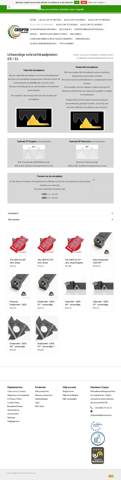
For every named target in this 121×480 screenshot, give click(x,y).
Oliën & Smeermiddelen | (43, 43)
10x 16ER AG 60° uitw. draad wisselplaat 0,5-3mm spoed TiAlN (18, 261)
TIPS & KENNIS (66, 43)
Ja (77, 2)
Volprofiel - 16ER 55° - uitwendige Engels (100, 303)
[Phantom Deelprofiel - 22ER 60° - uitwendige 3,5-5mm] (19, 328)
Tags (37, 402)
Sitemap (11, 417)
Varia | (33, 34)
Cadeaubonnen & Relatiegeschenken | (51, 38)
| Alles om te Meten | (50, 20)
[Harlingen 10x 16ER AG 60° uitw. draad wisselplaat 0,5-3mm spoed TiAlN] (19, 244)
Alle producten (42, 391)
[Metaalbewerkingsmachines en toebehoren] (18, 32)
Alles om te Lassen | (91, 24)
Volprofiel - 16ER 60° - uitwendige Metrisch (72, 303)
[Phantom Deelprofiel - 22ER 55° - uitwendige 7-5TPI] (46, 328)
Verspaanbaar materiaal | (89, 29)
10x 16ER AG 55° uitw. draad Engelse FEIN (74, 261)
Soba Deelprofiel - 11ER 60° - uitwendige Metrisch (101, 261)
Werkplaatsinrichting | (53, 34)
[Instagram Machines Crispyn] (65, 373)
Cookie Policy (13, 402)
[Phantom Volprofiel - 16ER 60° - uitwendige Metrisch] (74, 286)
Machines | (76, 34)
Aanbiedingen (41, 399)
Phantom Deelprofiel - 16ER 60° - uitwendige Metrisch (18, 303)
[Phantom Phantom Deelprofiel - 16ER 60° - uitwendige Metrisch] (19, 286)
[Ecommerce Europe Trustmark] (102, 426)
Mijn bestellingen (71, 395)
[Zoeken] (9, 7)
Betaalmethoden (15, 406)
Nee (84, 2)
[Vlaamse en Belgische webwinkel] (102, 455)
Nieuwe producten (43, 395)
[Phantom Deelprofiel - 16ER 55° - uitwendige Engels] (46, 286)
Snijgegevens (13, 421)
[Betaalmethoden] (110, 476)
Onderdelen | (82, 38)
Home (33, 20)
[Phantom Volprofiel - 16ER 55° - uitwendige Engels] (102, 286)
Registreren (68, 391)
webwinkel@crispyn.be (101, 415)
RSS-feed (39, 406)
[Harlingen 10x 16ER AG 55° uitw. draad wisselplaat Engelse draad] (46, 244)
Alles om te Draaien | (42, 24)
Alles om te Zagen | (67, 24)
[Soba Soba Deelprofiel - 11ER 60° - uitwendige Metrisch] (102, 244)
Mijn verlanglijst (70, 399)
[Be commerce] (102, 438)
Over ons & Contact (16, 391)
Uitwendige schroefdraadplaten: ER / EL (95, 58)
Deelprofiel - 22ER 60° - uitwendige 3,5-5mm (18, 345)
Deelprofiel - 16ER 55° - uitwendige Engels (45, 303)
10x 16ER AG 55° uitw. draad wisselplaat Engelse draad (46, 261)
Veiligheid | (65, 29)
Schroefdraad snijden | (43, 29)
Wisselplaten (106, 55)
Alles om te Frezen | (99, 20)
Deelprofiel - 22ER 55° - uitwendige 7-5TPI (46, 345)
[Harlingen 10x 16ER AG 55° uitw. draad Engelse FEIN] (74, 244)
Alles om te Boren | (75, 20)
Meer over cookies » (97, 2)
